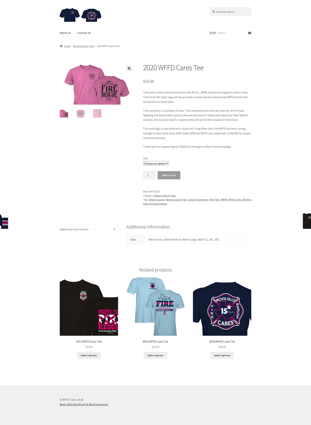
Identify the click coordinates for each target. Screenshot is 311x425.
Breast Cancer (157, 199)
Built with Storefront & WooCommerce (84, 404)
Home (67, 46)
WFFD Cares (234, 199)
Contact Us (84, 33)
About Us (65, 33)
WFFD (224, 199)
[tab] (89, 229)
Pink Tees (214, 199)
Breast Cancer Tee (176, 199)
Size (145, 158)
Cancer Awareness (198, 199)
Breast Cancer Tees (83, 46)
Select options (89, 355)
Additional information (74, 229)
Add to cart (169, 175)
